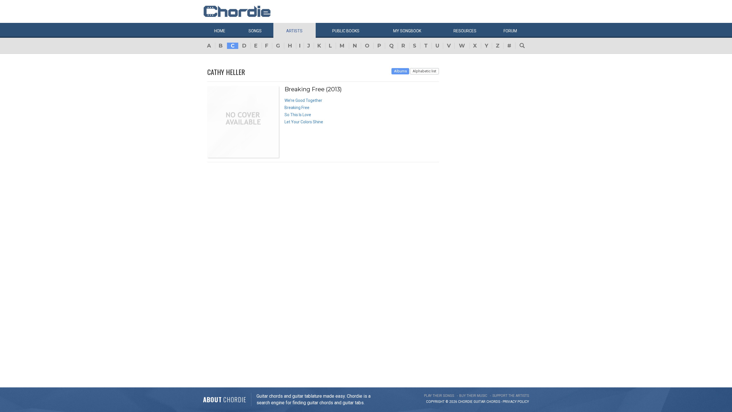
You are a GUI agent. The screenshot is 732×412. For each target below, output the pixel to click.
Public (345, 31)
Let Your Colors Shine (304, 122)
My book (407, 31)
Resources (464, 31)
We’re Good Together (303, 100)
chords (493, 402)
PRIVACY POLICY (516, 402)
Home (219, 31)
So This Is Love (298, 114)
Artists (294, 31)
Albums (400, 71)
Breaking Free (297, 107)
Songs (255, 31)
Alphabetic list (424, 71)
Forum (510, 31)
